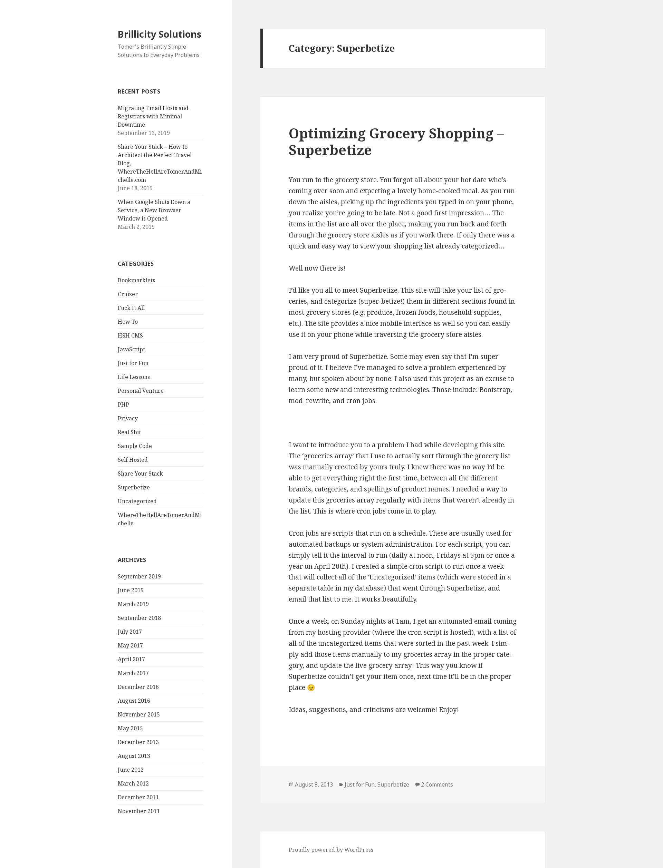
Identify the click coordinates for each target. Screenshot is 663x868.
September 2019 (139, 576)
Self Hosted (133, 460)
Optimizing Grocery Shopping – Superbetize (396, 141)
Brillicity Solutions (159, 34)
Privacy (128, 418)
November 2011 (139, 811)
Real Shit (129, 432)
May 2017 (130, 645)
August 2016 (134, 700)
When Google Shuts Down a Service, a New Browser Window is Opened (154, 210)
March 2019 (133, 604)
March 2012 (133, 783)
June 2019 (131, 590)
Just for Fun (133, 363)
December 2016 (138, 687)
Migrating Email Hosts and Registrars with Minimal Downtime (153, 116)
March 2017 (133, 673)
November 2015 (139, 714)
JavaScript (131, 349)
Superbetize (134, 487)
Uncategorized (137, 501)
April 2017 (131, 659)
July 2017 (130, 631)
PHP (123, 404)
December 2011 (138, 797)
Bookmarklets (136, 280)
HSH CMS (130, 335)
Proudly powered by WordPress (331, 850)
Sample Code (135, 446)
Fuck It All (131, 308)
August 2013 (134, 756)
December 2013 (138, 742)
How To (128, 321)
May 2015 (130, 728)
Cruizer (128, 294)
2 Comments (437, 784)
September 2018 (139, 618)
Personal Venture (141, 390)
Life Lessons (134, 377)
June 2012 (131, 769)
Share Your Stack (140, 473)
